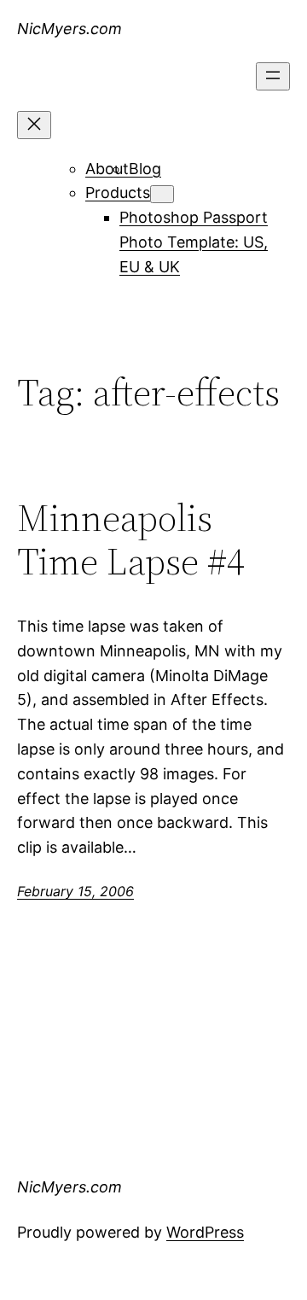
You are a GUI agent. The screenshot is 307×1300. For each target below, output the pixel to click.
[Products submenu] (162, 194)
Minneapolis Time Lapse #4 (131, 540)
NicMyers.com (69, 29)
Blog (145, 169)
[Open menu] (273, 76)
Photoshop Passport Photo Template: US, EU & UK (193, 242)
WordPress (205, 1232)
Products (117, 192)
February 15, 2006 (75, 891)
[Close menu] (34, 125)
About (107, 169)
